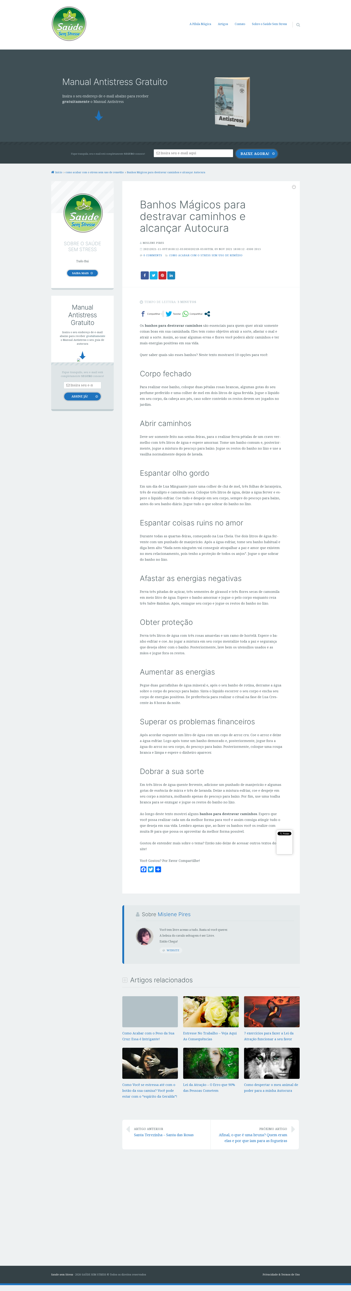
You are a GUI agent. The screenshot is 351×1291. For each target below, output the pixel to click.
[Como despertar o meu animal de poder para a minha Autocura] (272, 1077)
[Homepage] (69, 23)
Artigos (223, 24)
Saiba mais (80, 273)
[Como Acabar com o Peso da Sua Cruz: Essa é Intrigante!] (150, 999)
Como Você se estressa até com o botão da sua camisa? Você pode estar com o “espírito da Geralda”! (149, 1090)
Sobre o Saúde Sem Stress (269, 24)
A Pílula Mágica (200, 24)
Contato (240, 24)
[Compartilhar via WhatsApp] (192, 314)
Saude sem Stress (62, 1274)
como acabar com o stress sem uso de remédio (206, 255)
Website (173, 950)
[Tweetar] (173, 314)
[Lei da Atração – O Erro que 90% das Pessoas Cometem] (211, 1078)
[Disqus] (211, 1206)
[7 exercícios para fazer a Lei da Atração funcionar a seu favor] (272, 1026)
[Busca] (295, 20)
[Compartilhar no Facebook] (150, 314)
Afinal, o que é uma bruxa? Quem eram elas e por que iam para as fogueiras (253, 1135)
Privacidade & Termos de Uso (281, 1274)
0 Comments (153, 255)
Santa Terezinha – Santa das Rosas (164, 1132)
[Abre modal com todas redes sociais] (207, 314)
